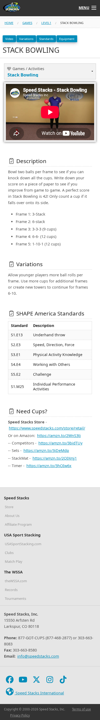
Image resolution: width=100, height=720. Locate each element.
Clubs (9, 552)
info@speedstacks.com (38, 656)
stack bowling (71, 23)
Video (9, 39)
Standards (46, 39)
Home (9, 23)
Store (9, 506)
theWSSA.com (16, 581)
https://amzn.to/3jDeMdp (46, 450)
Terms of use (81, 709)
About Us (12, 515)
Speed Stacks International (39, 692)
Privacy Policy (20, 715)
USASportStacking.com (23, 543)
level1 (46, 23)
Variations (26, 39)
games (27, 23)
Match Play (13, 561)
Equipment (66, 39)
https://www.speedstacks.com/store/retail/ (47, 428)
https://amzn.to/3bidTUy (60, 443)
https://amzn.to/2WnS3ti (59, 435)
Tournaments (15, 598)
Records (11, 589)
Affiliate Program (18, 524)
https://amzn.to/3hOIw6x (48, 465)
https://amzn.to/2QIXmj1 (55, 458)
